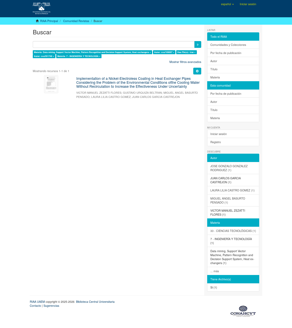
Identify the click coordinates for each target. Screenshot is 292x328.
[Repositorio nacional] (244, 310)
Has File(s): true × (186, 52)
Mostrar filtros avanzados (185, 62)
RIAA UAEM (38, 302)
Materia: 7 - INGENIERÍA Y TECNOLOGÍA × (78, 56)
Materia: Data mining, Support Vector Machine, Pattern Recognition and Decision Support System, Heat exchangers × (92, 52)
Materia (215, 77)
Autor (213, 61)
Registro (215, 142)
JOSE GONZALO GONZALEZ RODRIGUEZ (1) (229, 168)
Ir (198, 44)
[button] (227, 4)
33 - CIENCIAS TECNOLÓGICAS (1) (233, 231)
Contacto (35, 306)
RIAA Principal (49, 21)
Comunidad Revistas (76, 21)
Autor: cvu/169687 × (164, 52)
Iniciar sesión (218, 134)
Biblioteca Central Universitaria (95, 302)
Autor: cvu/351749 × (44, 56)
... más (214, 271)
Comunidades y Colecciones (228, 45)
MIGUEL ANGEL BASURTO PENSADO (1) (227, 200)
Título (214, 69)
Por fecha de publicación (225, 53)
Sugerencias (51, 306)
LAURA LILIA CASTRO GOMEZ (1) (232, 190)
